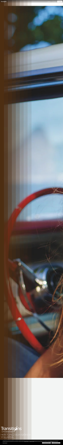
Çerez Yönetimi (51, 441)
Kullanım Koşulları (32, 441)
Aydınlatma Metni (26, 441)
